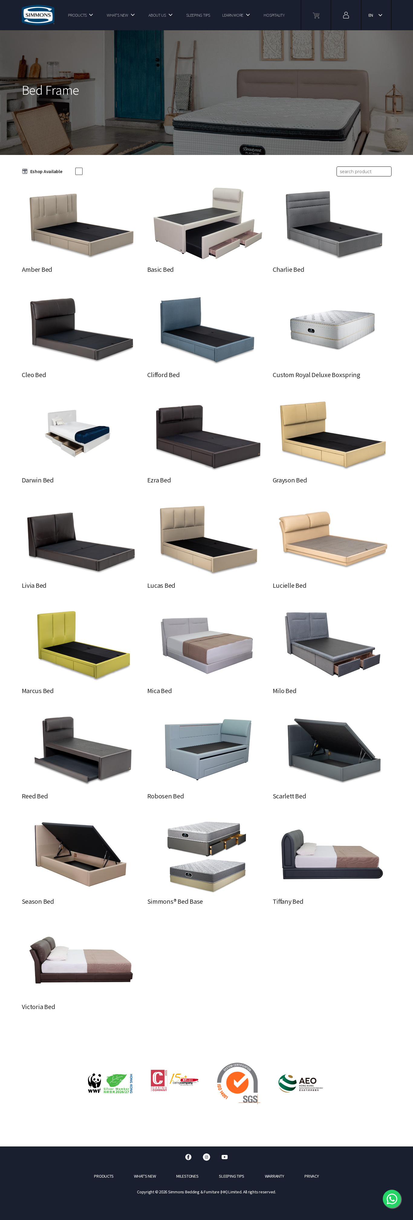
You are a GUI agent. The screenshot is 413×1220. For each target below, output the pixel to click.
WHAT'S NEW (117, 15)
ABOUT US (157, 15)
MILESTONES (187, 1176)
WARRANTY (274, 1176)
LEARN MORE (232, 15)
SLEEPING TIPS (198, 15)
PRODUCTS (77, 15)
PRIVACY (311, 1176)
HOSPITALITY (274, 15)
